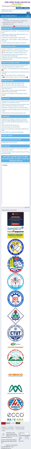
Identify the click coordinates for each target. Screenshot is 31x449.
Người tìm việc (5, 9)
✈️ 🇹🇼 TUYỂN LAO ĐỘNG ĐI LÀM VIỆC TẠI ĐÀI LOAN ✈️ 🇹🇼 (15, 77)
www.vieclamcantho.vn (9, 16)
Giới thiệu (10, 427)
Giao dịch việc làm (7, 28)
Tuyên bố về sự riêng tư (8, 428)
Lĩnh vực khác (6, 98)
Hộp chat (21, 441)
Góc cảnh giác (6, 146)
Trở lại (27, 207)
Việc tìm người (12, 9)
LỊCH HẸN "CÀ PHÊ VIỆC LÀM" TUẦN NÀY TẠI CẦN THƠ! (14, 42)
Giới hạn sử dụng (20, 428)
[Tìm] (28, 13)
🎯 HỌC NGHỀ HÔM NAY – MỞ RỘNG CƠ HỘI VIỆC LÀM (14, 52)
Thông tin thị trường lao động (10, 62)
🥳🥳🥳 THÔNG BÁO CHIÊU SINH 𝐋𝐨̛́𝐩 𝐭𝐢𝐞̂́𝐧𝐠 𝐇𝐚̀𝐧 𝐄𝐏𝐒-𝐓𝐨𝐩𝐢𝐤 (15, 50)
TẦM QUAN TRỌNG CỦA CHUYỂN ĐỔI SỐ (11, 127)
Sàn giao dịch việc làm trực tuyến (11, 140)
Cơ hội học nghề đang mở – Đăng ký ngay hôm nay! (13, 49)
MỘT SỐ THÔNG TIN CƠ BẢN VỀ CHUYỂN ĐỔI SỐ (12, 132)
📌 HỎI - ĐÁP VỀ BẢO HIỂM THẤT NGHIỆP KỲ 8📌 (13, 85)
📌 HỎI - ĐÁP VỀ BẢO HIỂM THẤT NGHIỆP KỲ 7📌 (13, 83)
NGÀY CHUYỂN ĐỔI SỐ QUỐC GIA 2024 (10, 125)
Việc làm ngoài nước (20, 9)
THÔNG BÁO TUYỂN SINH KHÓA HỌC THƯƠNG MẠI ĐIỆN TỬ (15, 107)
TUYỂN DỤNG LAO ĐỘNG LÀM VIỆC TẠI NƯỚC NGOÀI (13, 37)
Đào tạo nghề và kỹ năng (9, 46)
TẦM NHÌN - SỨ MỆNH (7, 135)
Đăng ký (27, 8)
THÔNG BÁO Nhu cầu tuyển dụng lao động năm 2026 (14, 113)
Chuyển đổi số (5, 116)
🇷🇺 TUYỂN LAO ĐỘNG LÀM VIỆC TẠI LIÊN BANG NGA (13, 75)
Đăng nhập (19, 8)
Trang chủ (5, 19)
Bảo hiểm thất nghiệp (8, 80)
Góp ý (3, 430)
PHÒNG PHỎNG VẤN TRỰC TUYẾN (9, 142)
